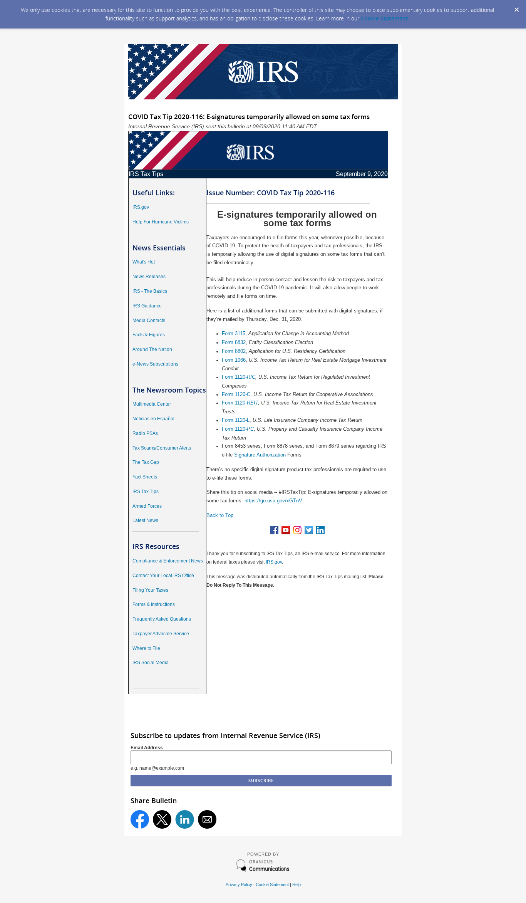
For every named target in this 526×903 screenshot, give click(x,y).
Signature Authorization (260, 455)
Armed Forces (147, 506)
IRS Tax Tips (145, 491)
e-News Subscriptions (155, 364)
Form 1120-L (236, 420)
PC (250, 429)
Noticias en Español (153, 418)
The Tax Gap (145, 462)
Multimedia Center (151, 404)
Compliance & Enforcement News (167, 561)
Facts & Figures (148, 334)
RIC (251, 377)
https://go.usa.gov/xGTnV (273, 501)
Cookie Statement (384, 18)
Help (296, 884)
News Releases (149, 276)
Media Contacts (148, 320)
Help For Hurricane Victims (160, 222)
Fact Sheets (144, 477)
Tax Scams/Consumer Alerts (161, 448)
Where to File (146, 648)
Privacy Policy (239, 884)
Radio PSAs (145, 433)
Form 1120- (234, 377)
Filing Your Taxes (150, 590)
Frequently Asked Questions (161, 619)
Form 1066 (234, 360)
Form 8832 (234, 342)
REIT (252, 403)
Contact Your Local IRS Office (163, 575)
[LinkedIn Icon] (320, 532)
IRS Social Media (150, 662)
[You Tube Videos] (285, 532)
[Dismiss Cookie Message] (516, 7)
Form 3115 (233, 333)
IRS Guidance (147, 306)
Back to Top (219, 515)
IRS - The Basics (149, 291)
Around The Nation (152, 349)
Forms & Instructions (153, 604)
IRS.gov (140, 207)
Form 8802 (234, 351)
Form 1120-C (236, 394)
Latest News (145, 520)
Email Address (147, 747)
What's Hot (143, 262)
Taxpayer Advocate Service (160, 633)
